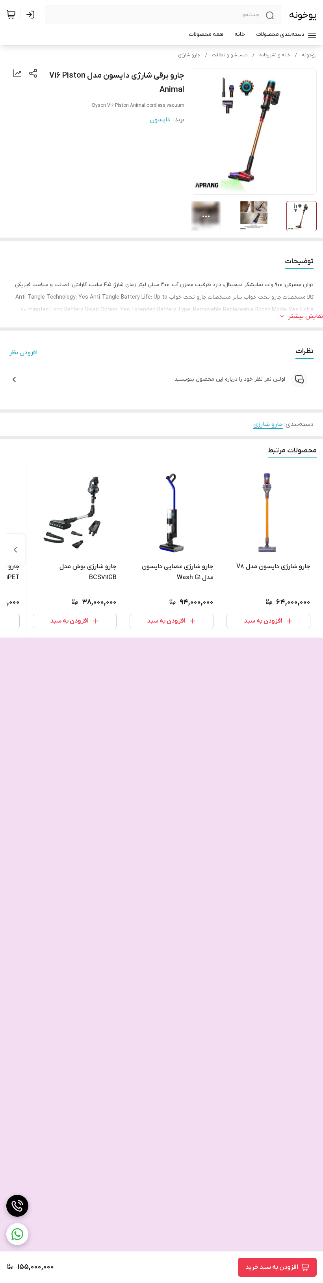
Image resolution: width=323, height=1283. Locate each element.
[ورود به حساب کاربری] (32, 14)
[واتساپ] (17, 1234)
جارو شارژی (189, 55)
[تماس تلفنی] (17, 1206)
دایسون (160, 120)
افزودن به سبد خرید (271, 1267)
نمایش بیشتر (305, 316)
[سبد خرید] (11, 14)
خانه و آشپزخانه (274, 55)
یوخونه (303, 15)
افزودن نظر (23, 353)
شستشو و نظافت (230, 55)
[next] (15, 549)
